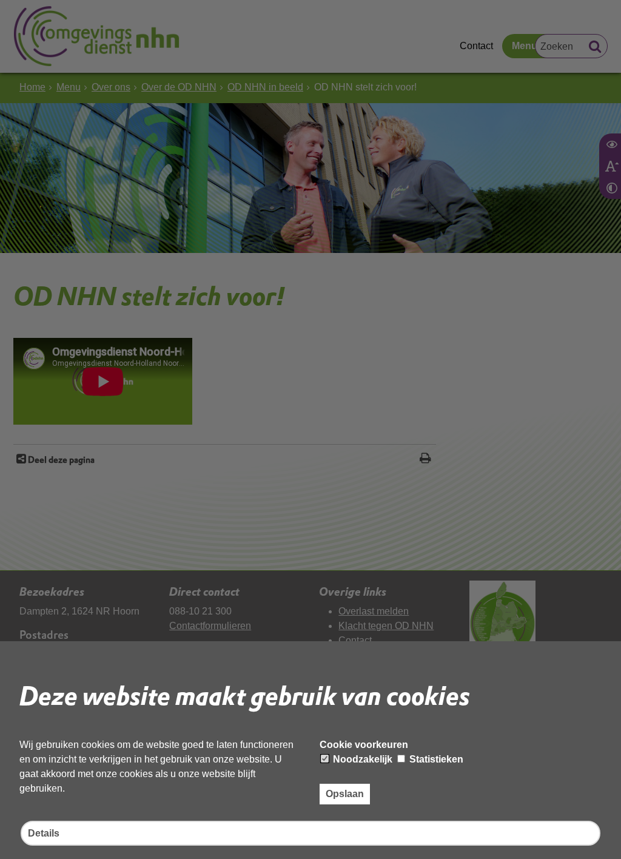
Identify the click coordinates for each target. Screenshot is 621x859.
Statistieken (435, 759)
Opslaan (345, 794)
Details (43, 833)
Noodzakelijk (361, 759)
